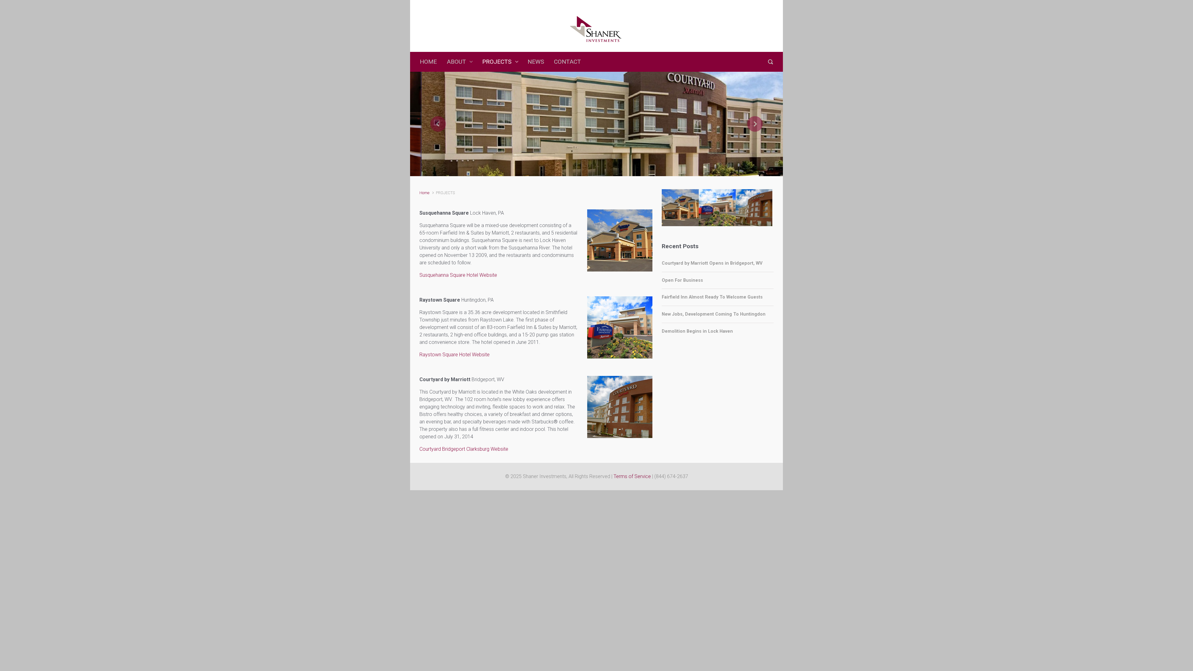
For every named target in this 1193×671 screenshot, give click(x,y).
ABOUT (456, 61)
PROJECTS (496, 61)
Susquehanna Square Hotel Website (458, 275)
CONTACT (567, 61)
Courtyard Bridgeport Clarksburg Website (463, 449)
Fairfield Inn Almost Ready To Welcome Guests (712, 297)
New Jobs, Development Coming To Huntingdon (714, 314)
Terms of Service (632, 476)
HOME (428, 61)
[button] (438, 124)
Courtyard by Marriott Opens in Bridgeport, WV (712, 263)
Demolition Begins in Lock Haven (697, 331)
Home (424, 192)
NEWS (536, 61)
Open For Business (682, 280)
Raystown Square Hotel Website (454, 355)
